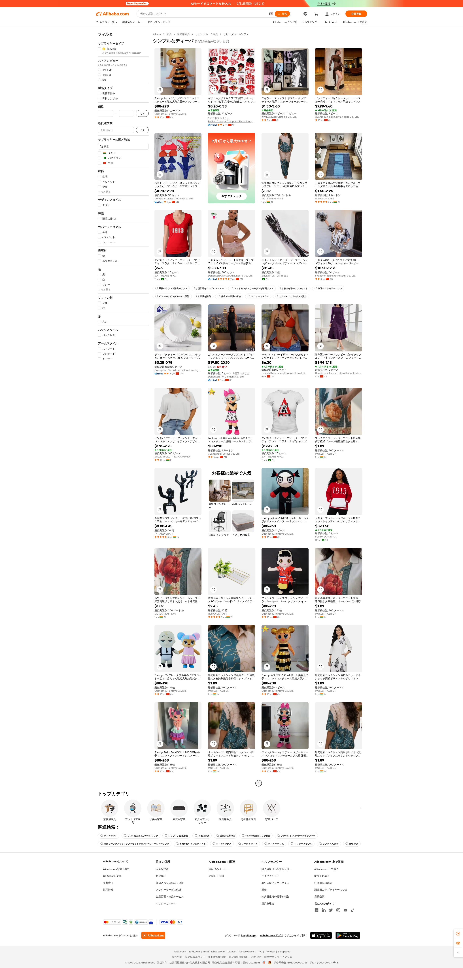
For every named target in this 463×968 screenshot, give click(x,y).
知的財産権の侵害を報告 (275, 896)
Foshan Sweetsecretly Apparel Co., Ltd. (283, 373)
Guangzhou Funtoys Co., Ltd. (170, 113)
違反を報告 (268, 903)
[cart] (317, 14)
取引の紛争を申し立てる (275, 882)
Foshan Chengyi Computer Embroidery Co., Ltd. (231, 121)
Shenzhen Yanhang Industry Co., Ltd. (335, 275)
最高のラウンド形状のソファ (173, 288)
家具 (169, 34)
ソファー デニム (276, 843)
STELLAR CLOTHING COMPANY (172, 456)
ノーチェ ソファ (250, 843)
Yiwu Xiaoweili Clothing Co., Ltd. (279, 116)
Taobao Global (246, 951)
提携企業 (319, 896)
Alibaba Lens (110, 935)
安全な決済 (162, 869)
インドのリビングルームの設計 (174, 296)
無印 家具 (353, 843)
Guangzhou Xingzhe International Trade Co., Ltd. (338, 373)
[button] (271, 14)
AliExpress (180, 951)
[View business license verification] (264, 962)
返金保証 (161, 875)
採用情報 (108, 889)
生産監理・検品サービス (170, 896)
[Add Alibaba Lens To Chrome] (153, 935)
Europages (284, 951)
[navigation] (123, 409)
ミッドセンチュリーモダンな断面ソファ (253, 288)
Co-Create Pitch (112, 875)
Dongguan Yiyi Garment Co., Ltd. (226, 376)
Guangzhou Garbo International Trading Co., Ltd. (177, 370)
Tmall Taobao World (214, 951)
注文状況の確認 (323, 882)
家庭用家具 (183, 34)
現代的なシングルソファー (211, 288)
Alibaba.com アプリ (271, 935)
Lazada (231, 951)
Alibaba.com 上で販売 (326, 869)
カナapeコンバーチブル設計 (293, 296)
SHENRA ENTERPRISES (275, 275)
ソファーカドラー (260, 296)
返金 (264, 889)
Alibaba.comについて (115, 861)
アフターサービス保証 (168, 889)
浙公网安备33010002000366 (290, 962)
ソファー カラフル (303, 843)
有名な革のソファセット (296, 288)
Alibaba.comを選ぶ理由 (116, 869)
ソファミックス (223, 843)
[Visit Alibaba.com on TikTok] (353, 910)
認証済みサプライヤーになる (330, 889)
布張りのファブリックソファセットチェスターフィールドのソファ (136, 843)
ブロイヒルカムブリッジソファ (143, 835)
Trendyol (270, 951)
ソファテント (110, 835)
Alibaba (157, 34)
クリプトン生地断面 (178, 835)
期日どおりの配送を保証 (170, 882)
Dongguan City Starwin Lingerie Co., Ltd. (230, 275)
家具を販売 (205, 296)
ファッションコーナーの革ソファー (298, 835)
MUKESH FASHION (272, 198)
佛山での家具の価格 (231, 296)
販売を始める (322, 875)
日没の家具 (203, 835)
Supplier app (248, 935)
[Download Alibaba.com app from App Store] (321, 935)
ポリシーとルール (166, 903)
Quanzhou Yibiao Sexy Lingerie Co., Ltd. (337, 116)
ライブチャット (270, 875)
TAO (259, 951)
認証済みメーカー (219, 869)
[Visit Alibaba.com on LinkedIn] (324, 910)
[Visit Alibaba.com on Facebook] (316, 910)
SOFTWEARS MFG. (165, 275)
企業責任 (108, 882)
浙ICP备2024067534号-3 (324, 962)
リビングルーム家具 (206, 34)
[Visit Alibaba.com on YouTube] (345, 910)
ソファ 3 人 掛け (331, 843)
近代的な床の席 (227, 835)
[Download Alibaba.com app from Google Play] (347, 935)
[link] (458, 933)
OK (142, 113)
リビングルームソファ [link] (236, 34)
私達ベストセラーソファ (330, 288)
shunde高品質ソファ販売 (257, 835)
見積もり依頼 (216, 875)
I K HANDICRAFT (324, 198)
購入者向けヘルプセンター (277, 869)
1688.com (194, 951)
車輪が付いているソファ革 (193, 843)
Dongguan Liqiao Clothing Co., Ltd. (173, 198)
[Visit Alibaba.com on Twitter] (331, 910)
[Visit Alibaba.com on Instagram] (338, 910)
